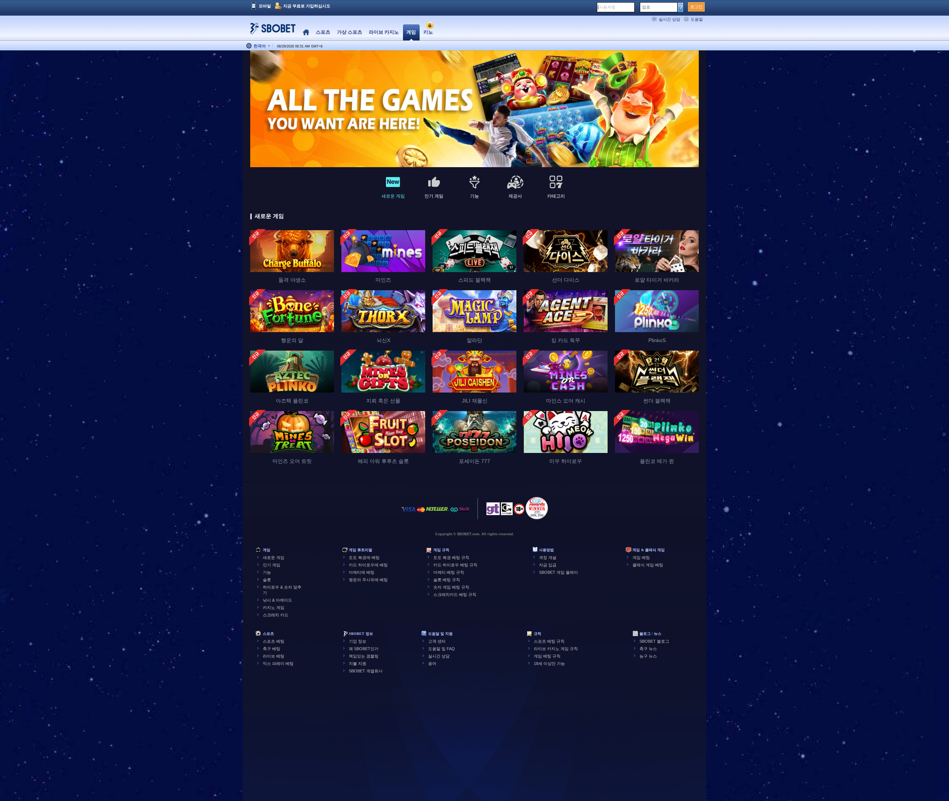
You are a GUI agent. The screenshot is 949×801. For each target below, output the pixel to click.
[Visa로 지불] (408, 513)
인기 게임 (271, 565)
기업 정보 (357, 641)
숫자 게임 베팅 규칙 (451, 587)
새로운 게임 (273, 557)
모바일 (265, 6)
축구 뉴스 (648, 648)
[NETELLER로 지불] (437, 513)
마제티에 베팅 (361, 572)
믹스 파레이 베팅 (278, 663)
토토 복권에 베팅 (364, 557)
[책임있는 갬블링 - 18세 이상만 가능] (519, 511)
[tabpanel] (474, 109)
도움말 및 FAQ (441, 648)
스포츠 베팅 (273, 641)
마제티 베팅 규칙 (448, 572)
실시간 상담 (669, 19)
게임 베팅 (641, 557)
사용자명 (607, 7)
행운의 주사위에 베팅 (368, 579)
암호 (646, 7)
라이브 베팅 (273, 656)
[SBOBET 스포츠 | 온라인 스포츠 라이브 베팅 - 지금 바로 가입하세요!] (270, 31)
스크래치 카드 (275, 615)
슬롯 (267, 579)
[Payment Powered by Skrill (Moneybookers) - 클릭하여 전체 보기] (464, 513)
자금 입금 (547, 565)
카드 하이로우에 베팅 (368, 565)
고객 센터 (437, 641)
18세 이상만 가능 (549, 663)
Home (306, 32)
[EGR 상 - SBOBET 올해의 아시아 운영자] (537, 508)
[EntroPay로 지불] (454, 513)
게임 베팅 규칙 (547, 656)
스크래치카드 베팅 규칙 (454, 594)
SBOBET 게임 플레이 (558, 572)
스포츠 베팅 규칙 (549, 641)
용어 (432, 663)
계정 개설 (547, 557)
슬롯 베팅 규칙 (446, 579)
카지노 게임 (273, 607)
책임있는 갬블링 (363, 656)
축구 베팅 (271, 648)
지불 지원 (357, 663)
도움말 (697, 19)
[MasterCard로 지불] (421, 513)
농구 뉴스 (648, 656)
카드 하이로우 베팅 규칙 (455, 565)
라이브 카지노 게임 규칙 (556, 648)
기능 (267, 572)
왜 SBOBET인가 (363, 648)
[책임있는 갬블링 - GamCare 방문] (507, 510)
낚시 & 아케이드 (277, 600)
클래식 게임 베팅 (647, 565)
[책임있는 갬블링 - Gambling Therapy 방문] (493, 510)
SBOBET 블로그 (654, 641)
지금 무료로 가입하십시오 (306, 6)
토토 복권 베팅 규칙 (451, 557)
